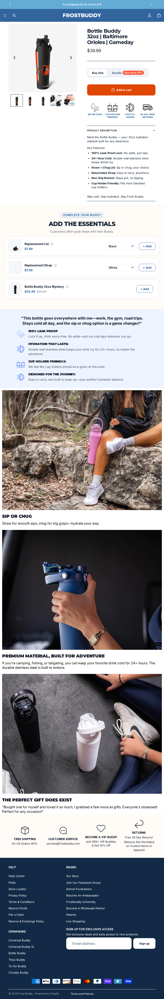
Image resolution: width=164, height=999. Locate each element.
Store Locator (17, 889)
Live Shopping (75, 921)
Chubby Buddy (18, 972)
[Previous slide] (13, 58)
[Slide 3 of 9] (43, 100)
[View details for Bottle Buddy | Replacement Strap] (55, 265)
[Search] (14, 15)
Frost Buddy (26, 993)
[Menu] (5, 15)
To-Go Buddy (17, 966)
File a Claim (16, 914)
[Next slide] (72, 58)
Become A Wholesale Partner (85, 908)
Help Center (17, 876)
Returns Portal (18, 908)
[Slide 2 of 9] (30, 100)
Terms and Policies (82, 993)
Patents (71, 914)
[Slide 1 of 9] (16, 100)
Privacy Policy (17, 895)
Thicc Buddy (17, 959)
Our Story (72, 876)
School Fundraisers (79, 889)
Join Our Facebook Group (83, 882)
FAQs (12, 882)
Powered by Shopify (47, 993)
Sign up (144, 943)
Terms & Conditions (21, 902)
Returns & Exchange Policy (26, 921)
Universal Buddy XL (22, 946)
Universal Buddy (19, 940)
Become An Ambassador (82, 895)
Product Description (102, 130)
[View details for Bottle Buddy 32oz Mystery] (67, 286)
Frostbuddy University (80, 902)
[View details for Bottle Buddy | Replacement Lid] (52, 244)
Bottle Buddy (17, 953)
